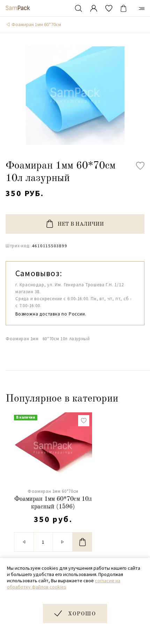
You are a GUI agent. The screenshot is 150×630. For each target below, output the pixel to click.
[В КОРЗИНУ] (82, 542)
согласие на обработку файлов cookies (63, 583)
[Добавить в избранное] (140, 166)
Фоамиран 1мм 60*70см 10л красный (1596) (53, 503)
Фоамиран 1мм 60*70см (36, 24)
